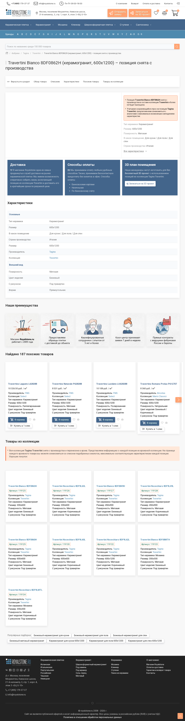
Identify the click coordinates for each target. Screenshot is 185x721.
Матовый (80, 676)
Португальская (47, 670)
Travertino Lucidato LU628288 (111, 384)
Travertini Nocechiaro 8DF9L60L (68, 539)
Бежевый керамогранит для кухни (51, 635)
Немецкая (45, 679)
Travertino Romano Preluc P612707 (158, 384)
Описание (55, 81)
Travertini (53, 258)
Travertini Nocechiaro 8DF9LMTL (25, 590)
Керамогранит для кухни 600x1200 (66, 641)
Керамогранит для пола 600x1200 (106, 641)
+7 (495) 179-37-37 (17, 690)
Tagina (52, 252)
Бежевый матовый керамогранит (27, 641)
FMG (27, 393)
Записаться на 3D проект (141, 183)
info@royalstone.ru (16, 694)
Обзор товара (40, 81)
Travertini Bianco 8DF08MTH (155, 539)
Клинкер (115, 667)
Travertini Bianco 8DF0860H (22, 539)
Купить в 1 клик (21, 425)
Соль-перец (81, 673)
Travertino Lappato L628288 (22, 384)
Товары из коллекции (113, 81)
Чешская (44, 676)
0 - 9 (140, 34)
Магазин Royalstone (155, 664)
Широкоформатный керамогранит (91, 664)
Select (23, 396)
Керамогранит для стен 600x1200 (145, 641)
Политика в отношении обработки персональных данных (92, 717)
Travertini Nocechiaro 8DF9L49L (157, 486)
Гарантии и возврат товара (158, 670)
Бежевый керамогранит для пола (91, 635)
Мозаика (115, 664)
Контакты (150, 673)
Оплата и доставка (154, 667)
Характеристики (71, 81)
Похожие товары (91, 81)
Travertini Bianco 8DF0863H (22, 486)
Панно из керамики (119, 673)
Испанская (45, 664)
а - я (132, 34)
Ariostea (161, 393)
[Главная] (6, 53)
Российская (46, 673)
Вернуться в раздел (20, 81)
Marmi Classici (159, 396)
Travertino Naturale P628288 (67, 384)
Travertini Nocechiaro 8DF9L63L (68, 486)
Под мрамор (81, 670)
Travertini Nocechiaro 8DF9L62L (113, 539)
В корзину (19, 419)
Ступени (115, 670)
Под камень (81, 667)
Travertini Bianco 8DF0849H (110, 486)
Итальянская (46, 667)
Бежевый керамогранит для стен (130, 635)
